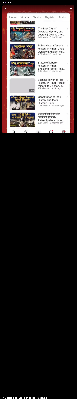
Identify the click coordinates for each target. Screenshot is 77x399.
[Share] (6, 9)
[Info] (71, 9)
